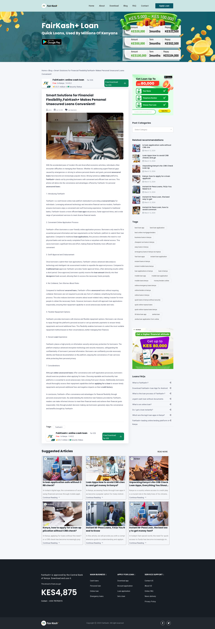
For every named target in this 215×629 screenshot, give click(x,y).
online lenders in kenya (143, 290)
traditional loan (52, 269)
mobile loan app (140, 276)
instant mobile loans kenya (144, 266)
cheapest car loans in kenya (144, 242)
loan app (81, 212)
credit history (107, 387)
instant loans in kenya (142, 261)
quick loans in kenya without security (147, 300)
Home (44, 70)
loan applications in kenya (144, 271)
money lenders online (161, 281)
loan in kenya (163, 271)
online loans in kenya (142, 295)
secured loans (109, 201)
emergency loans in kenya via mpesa (148, 252)
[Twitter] (169, 623)
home (92, 6)
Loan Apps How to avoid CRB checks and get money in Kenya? (105, 484)
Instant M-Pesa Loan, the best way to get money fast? (148, 529)
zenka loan (156, 314)
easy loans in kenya (141, 247)
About (102, 6)
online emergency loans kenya (145, 285)
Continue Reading (50, 497)
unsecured (95, 290)
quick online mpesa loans (143, 305)
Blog (126, 6)
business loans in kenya (143, 237)
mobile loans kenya (141, 281)
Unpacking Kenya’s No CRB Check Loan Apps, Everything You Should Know (148, 485)
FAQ (134, 6)
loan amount (99, 272)
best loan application (157, 228)
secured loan (70, 290)
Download (114, 6)
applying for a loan (102, 383)
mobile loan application (160, 276)
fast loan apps (140, 256)
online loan (105, 176)
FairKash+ (50, 179)
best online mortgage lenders (145, 232)
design (49, 276)
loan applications (81, 237)
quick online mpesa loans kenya (146, 309)
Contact (145, 6)
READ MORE (163, 452)
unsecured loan (52, 187)
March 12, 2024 (149, 151)
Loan (56, 337)
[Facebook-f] (163, 623)
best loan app (139, 228)
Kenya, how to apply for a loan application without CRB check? (62, 529)
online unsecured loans (63, 373)
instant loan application (158, 256)
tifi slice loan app (140, 314)
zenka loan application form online (147, 319)
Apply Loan (164, 6)
